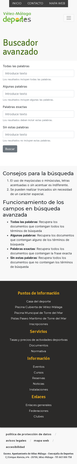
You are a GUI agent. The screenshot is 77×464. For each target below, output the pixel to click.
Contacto (35, 3)
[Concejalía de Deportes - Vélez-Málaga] (17, 18)
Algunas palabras (15, 86)
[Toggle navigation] (69, 18)
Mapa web (57, 3)
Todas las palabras (16, 66)
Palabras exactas (15, 107)
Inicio (16, 3)
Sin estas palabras (16, 127)
